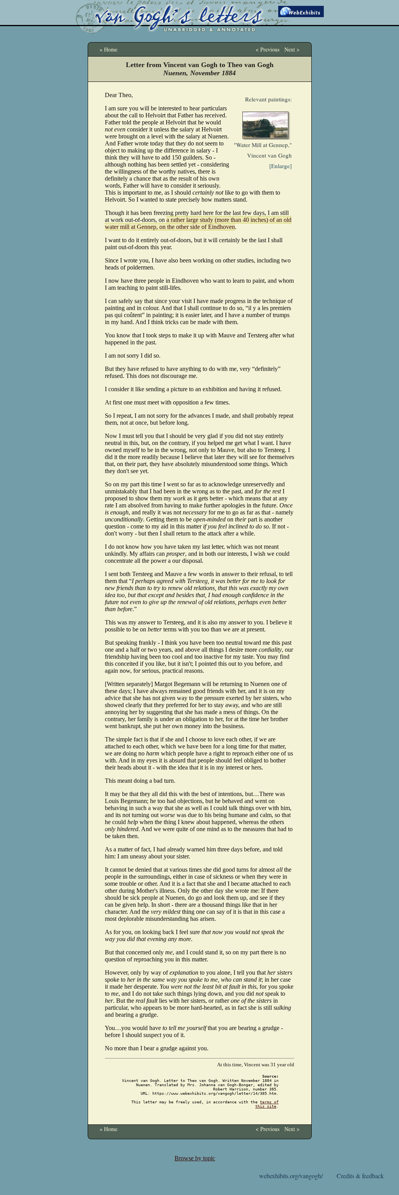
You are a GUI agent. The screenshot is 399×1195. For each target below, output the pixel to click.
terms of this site (267, 1104)
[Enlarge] (280, 166)
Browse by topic (195, 1158)
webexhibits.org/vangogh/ (291, 1176)
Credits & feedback (360, 1176)
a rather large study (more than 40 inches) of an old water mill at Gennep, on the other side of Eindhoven (198, 223)
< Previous (267, 49)
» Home (108, 49)
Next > (292, 49)
